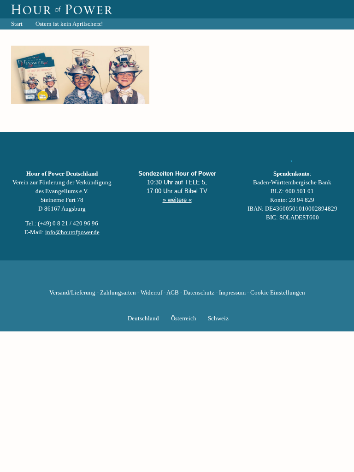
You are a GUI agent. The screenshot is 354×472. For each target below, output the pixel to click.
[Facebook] (130, 278)
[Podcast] (208, 278)
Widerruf (151, 292)
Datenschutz (198, 292)
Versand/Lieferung (72, 292)
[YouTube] (161, 278)
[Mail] (224, 278)
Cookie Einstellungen (277, 292)
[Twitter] (146, 278)
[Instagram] (177, 278)
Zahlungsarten (118, 292)
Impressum (232, 292)
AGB (172, 292)
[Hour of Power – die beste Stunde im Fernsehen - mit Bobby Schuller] (61, 9)
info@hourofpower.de (72, 232)
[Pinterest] (193, 278)
